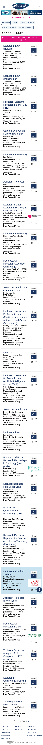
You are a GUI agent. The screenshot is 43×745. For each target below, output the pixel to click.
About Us (18, 726)
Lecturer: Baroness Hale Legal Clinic (13, 485)
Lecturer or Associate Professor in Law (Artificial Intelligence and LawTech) (14, 380)
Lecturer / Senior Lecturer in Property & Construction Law (15, 207)
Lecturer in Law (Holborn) (11, 47)
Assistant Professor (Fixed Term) (13, 599)
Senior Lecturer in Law (15, 409)
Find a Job (4, 726)
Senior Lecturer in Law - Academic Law (15, 289)
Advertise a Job (6, 738)
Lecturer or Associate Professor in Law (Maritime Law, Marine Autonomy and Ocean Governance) (15, 317)
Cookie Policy (31, 732)
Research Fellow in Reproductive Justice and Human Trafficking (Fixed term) (15, 540)
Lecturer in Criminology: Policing (14, 679)
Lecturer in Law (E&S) (15, 154)
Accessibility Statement (34, 735)
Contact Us (18, 729)
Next (27, 721)
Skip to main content (9, 2)
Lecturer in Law (11, 432)
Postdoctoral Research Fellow (12, 625)
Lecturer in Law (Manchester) (11, 77)
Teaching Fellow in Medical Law (13, 703)
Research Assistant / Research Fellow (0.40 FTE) (15, 104)
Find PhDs (4, 729)
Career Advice (5, 732)
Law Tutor (8, 352)
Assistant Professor (13, 181)
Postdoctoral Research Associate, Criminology (14, 263)
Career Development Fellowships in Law (14, 132)
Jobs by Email (5, 735)
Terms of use (31, 726)
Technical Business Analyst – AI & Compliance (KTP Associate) (13, 654)
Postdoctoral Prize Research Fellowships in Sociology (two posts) (15, 462)
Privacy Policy (31, 729)
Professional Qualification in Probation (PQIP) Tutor (12, 512)
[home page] (20, 9)
